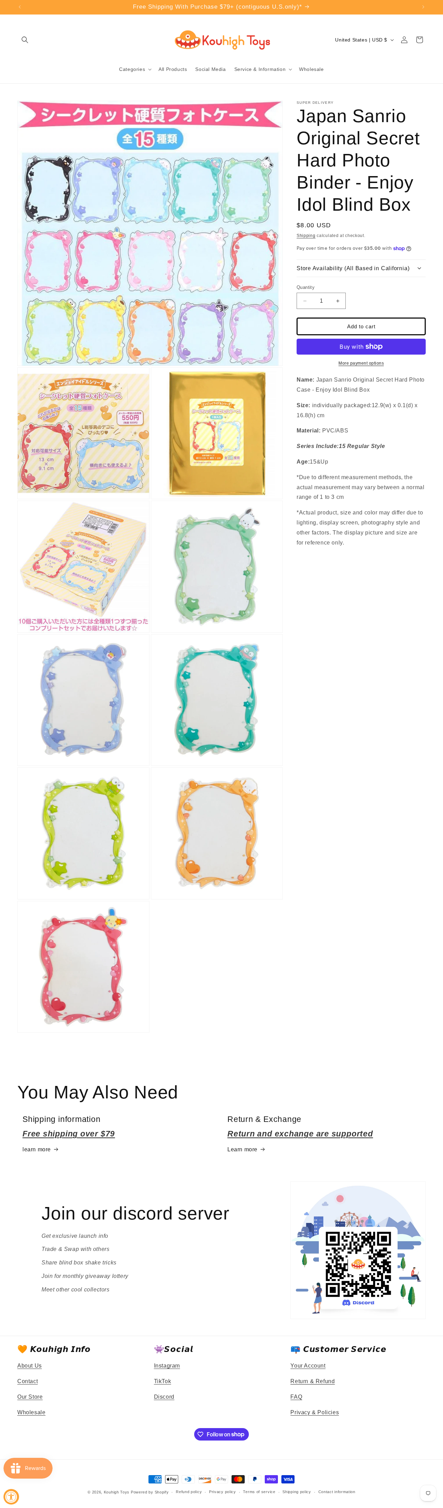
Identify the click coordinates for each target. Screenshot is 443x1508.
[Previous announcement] (19, 6)
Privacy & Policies (314, 1412)
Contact (27, 1381)
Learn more (242, 1149)
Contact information (336, 1492)
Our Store (30, 1397)
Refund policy (189, 1492)
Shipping (306, 235)
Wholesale (31, 1412)
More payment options (361, 363)
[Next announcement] (423, 6)
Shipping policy (296, 1492)
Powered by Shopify (150, 1492)
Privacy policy (222, 1492)
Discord (164, 1397)
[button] (25, 39)
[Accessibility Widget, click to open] (11, 1497)
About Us (29, 1366)
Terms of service (259, 1492)
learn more (36, 1149)
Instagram (167, 1366)
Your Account (307, 1366)
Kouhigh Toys (116, 1492)
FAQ (296, 1397)
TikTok (162, 1381)
